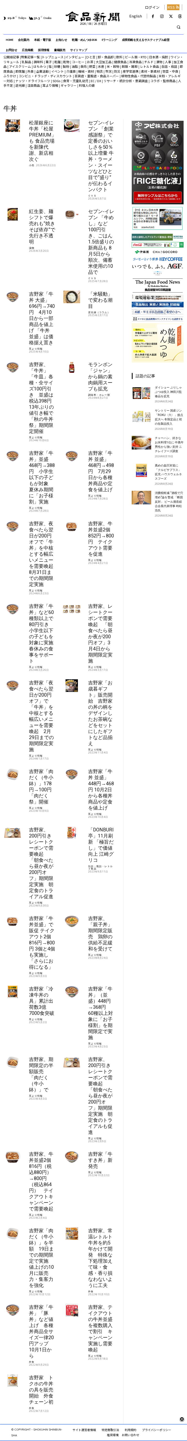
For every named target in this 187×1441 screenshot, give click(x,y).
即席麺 (20, 71)
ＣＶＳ (92, 195)
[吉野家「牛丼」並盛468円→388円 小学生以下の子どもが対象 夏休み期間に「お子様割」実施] (12, 456)
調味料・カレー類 (99, 395)
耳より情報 (50, 85)
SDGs (57, 80)
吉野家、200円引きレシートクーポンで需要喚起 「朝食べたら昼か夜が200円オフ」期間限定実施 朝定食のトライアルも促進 (100, 1095)
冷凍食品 (135, 62)
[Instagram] (162, 16)
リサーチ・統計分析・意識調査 (125, 80)
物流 (99, 71)
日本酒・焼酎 (158, 57)
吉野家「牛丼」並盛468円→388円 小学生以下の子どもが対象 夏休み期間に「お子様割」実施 (42, 477)
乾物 (66, 62)
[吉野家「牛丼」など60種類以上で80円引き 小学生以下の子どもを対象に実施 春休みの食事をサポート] (12, 609)
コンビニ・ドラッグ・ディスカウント (45, 76)
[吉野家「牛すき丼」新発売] (72, 1157)
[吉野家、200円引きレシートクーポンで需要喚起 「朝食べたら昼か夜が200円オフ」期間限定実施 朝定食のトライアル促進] (12, 832)
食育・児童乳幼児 (75, 80)
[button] (178, 27)
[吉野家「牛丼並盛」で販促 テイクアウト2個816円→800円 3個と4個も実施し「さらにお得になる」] (12, 921)
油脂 (75, 66)
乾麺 (57, 62)
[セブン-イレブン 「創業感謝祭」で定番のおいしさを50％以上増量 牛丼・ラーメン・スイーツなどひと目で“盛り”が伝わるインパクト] (72, 125)
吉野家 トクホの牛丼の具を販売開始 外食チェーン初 (41, 1390)
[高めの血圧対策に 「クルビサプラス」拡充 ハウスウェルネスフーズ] (141, 470)
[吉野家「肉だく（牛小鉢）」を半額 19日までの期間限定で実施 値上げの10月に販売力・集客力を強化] (12, 1233)
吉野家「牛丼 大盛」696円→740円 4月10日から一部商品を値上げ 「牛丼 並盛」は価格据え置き (42, 318)
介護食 (71, 71)
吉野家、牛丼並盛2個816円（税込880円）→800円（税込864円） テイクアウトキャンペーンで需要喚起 (41, 1181)
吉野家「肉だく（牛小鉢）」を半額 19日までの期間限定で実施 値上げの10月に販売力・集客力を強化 (41, 1258)
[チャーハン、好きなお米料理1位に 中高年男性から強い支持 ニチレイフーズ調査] (141, 442)
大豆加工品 (104, 62)
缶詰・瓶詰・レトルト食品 (100, 867)
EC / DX (96, 80)
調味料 (38, 62)
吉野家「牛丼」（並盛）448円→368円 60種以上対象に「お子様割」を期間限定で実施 (100, 1013)
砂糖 (57, 66)
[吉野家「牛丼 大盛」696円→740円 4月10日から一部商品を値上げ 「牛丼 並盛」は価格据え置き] (12, 297)
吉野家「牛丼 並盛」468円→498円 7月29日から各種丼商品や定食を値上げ (101, 471)
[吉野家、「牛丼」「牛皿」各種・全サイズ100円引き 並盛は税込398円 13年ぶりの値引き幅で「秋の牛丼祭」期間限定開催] (12, 367)
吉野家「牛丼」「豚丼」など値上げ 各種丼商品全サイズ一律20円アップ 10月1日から (41, 1331)
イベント (57, 71)
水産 (101, 66)
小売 (31, 165)
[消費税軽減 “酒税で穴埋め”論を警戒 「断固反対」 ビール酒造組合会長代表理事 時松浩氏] (141, 497)
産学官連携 (131, 71)
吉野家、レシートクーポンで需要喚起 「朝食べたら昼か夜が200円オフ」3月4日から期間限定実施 (100, 633)
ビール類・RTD (136, 57)
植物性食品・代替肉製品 (138, 76)
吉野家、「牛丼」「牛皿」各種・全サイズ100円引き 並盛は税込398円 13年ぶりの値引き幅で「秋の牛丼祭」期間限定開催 (42, 398)
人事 (168, 62)
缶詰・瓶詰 (169, 66)
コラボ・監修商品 (163, 80)
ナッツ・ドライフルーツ (32, 80)
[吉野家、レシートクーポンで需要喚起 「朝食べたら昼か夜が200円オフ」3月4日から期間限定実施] (72, 609)
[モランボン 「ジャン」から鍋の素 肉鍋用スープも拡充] (72, 367)
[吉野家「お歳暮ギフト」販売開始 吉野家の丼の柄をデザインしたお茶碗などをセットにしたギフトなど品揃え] (72, 685)
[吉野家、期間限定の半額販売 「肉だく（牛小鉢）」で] (12, 1062)
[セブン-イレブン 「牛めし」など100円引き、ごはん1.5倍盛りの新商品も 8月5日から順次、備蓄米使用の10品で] (72, 214)
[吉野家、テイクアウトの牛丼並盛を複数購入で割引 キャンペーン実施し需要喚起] (72, 1310)
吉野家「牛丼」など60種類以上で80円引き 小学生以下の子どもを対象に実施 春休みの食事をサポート (43, 633)
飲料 (119, 57)
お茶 (90, 62)
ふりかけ (9, 76)
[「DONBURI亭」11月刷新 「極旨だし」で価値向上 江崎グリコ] (72, 832)
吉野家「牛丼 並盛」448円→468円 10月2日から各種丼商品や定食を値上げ (101, 789)
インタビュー (74, 57)
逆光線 (20, 85)
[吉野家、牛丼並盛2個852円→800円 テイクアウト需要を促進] (72, 526)
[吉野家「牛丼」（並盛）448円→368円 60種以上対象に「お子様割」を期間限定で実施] (72, 991)
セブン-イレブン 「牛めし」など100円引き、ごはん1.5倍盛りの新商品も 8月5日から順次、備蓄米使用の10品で (101, 241)
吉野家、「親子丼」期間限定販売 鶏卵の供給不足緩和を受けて (100, 933)
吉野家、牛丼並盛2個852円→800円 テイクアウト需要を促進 (101, 539)
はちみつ (39, 66)
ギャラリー (68, 85)
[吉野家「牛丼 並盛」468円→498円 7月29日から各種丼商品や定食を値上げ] (72, 456)
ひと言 (90, 57)
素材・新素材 (150, 71)
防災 (117, 71)
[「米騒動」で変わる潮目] (72, 297)
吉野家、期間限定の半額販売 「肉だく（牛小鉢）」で (41, 1074)
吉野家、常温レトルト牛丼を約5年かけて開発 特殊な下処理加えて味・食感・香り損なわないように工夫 (100, 1258)
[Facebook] (153, 16)
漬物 (159, 62)
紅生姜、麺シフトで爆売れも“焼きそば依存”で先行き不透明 (42, 226)
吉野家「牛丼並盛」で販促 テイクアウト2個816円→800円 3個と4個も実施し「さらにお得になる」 (42, 942)
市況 (108, 71)
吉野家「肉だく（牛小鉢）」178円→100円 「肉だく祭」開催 (42, 786)
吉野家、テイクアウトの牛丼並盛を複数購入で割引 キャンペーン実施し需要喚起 (100, 1328)
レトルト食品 (149, 66)
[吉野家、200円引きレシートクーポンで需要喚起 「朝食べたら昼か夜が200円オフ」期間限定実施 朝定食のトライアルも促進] (72, 1062)
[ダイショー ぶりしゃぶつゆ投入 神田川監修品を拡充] (141, 392)
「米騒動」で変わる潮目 (100, 300)
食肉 (83, 66)
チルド (149, 62)
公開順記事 (11, 57)
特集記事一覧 (30, 57)
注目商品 (33, 85)
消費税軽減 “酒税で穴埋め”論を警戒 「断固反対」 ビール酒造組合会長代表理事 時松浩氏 (169, 501)
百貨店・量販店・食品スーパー (97, 76)
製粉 (66, 66)
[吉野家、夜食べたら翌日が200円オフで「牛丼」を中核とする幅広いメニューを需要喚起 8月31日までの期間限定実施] (12, 526)
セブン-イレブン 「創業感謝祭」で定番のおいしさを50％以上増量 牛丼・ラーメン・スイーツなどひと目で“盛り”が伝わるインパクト (101, 156)
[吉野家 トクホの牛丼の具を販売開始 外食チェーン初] (12, 1380)
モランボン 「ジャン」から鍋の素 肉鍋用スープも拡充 (100, 377)
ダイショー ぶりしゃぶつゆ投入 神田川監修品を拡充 (168, 392)
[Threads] (180, 16)
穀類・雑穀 (130, 66)
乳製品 (26, 62)
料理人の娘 (87, 85)
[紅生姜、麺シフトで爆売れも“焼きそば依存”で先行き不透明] (12, 214)
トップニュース (53, 57)
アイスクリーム (20, 66)
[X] (171, 16)
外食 (30, 71)
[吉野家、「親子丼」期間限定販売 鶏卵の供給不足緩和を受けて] (72, 921)
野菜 (92, 66)
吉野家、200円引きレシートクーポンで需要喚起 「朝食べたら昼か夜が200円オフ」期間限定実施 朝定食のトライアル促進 (41, 863)
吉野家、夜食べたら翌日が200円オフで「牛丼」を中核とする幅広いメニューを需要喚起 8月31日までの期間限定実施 (43, 554)
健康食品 (120, 62)
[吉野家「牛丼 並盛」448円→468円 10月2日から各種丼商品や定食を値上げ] (72, 774)
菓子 (49, 62)
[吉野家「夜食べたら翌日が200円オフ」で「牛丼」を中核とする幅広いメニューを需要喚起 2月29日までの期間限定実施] (12, 685)
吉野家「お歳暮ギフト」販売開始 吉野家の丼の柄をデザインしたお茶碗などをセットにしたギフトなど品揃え (100, 713)
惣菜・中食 (170, 71)
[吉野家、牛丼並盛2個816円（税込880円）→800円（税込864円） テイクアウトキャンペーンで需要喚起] (12, 1157)
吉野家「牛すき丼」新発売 (100, 1160)
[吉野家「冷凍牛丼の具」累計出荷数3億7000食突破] (12, 991)
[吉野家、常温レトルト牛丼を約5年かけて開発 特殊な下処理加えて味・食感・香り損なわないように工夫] (72, 1233)
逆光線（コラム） (99, 312)
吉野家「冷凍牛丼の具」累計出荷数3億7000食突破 (41, 1001)
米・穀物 (113, 66)
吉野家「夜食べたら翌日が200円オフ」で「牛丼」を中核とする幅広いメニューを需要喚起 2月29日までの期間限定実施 (41, 716)
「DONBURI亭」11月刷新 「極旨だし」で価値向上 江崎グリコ (101, 845)
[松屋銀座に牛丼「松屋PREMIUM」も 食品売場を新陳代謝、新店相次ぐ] (12, 125)
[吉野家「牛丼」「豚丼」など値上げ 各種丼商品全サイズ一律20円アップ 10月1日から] (12, 1310)
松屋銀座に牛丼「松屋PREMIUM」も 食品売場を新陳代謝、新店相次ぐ (42, 141)
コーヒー (78, 62)
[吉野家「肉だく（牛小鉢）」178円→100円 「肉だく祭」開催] (12, 774)
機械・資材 (86, 71)
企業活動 (42, 71)
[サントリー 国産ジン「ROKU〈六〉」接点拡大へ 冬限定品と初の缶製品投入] (141, 415)
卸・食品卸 (105, 57)
